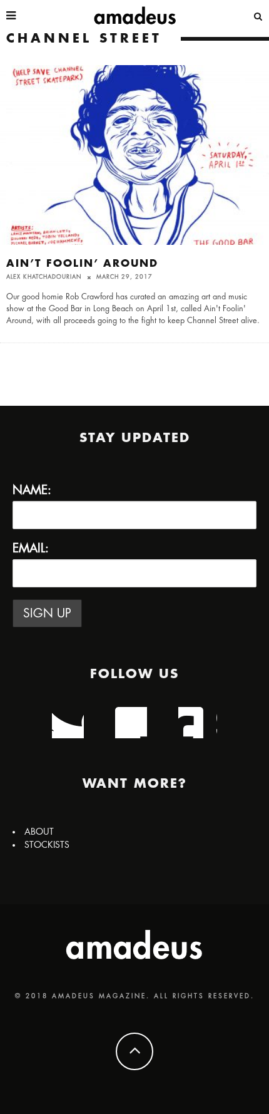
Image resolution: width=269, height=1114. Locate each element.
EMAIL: (31, 548)
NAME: (32, 490)
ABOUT (39, 831)
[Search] (258, 15)
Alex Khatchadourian (44, 278)
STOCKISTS (46, 844)
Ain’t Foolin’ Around (82, 264)
